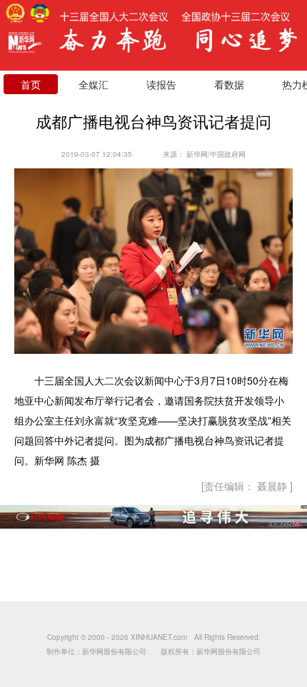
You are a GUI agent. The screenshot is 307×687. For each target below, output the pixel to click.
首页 (31, 84)
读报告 (161, 84)
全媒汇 (94, 84)
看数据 (229, 84)
